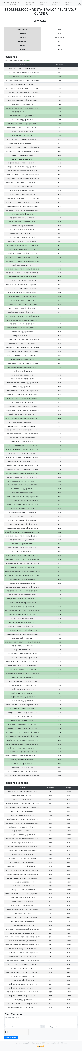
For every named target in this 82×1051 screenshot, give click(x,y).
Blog (3, 2)
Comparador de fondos (69, 3)
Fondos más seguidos (30, 3)
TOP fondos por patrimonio (15, 3)
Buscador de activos (56, 3)
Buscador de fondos (43, 3)
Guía (7, 2)
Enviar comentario (10, 1037)
